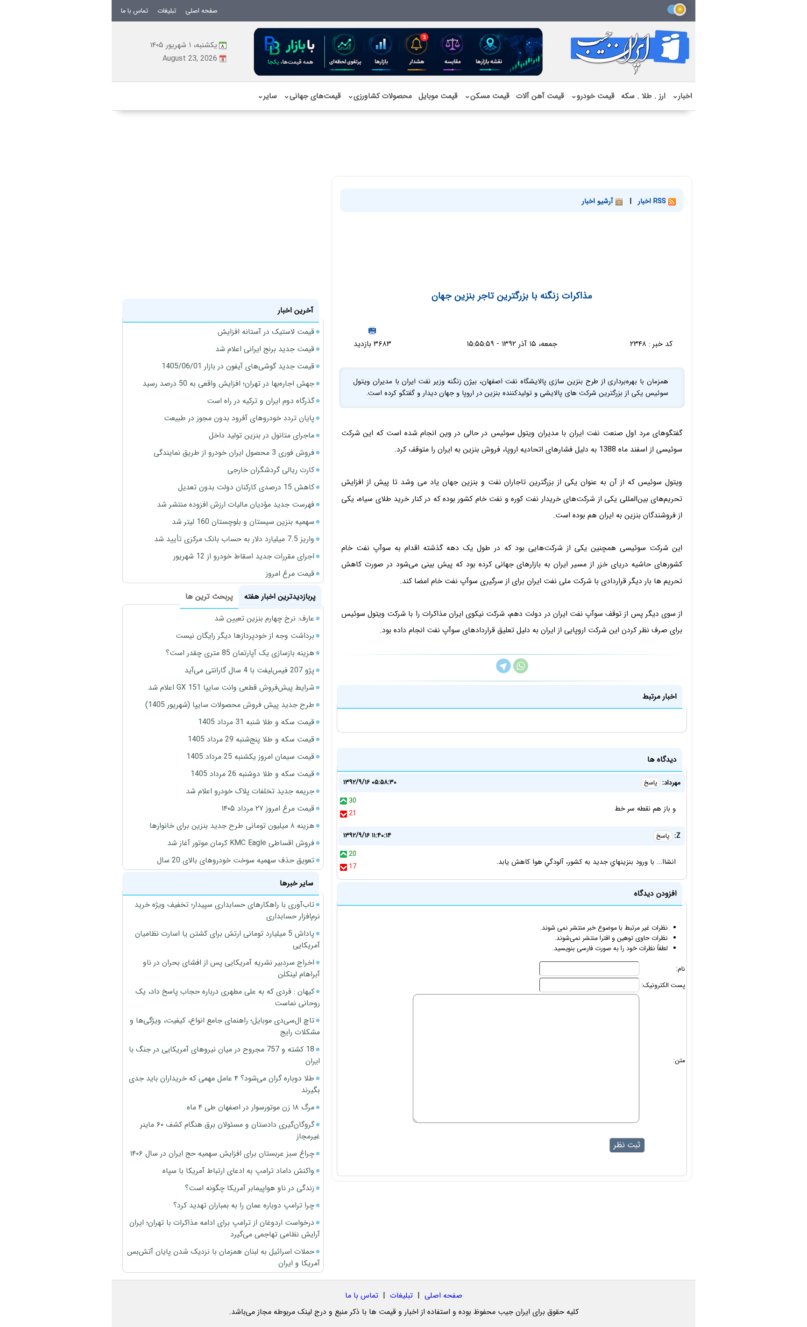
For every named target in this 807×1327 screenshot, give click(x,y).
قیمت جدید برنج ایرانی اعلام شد (264, 349)
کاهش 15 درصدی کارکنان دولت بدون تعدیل (246, 487)
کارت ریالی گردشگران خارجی (270, 470)
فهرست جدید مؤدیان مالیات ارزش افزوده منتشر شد (235, 504)
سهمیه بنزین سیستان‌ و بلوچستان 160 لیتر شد (243, 522)
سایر (267, 96)
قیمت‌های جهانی (312, 96)
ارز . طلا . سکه (643, 96)
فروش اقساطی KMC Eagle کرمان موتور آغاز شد (240, 843)
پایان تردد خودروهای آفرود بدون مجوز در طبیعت (239, 418)
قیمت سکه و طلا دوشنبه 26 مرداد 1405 (252, 774)
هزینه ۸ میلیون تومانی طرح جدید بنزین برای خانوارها (231, 826)
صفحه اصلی (201, 11)
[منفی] (343, 813)
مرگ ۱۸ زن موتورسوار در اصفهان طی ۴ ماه (250, 1107)
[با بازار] (399, 51)
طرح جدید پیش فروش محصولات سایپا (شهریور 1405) (229, 705)
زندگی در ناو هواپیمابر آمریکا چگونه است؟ (249, 1188)
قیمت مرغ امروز (290, 573)
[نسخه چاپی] (372, 330)
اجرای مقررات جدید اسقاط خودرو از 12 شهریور (243, 556)
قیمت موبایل (438, 96)
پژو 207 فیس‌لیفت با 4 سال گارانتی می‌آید (249, 670)
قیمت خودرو (593, 96)
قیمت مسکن (487, 96)
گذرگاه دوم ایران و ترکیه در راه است (260, 401)
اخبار (682, 96)
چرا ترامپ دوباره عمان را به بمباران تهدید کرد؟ (243, 1205)
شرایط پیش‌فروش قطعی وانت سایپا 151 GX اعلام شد (231, 687)
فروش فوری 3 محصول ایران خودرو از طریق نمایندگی (234, 453)
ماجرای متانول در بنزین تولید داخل (261, 435)
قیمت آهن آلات (540, 96)
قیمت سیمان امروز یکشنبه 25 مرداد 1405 (250, 756)
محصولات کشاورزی (379, 96)
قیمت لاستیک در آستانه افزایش (266, 332)
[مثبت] (343, 801)
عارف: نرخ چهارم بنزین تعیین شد (264, 618)
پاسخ (650, 783)
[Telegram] (503, 671)
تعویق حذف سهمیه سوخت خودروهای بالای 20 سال (235, 860)
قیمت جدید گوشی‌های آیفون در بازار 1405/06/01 (238, 366)
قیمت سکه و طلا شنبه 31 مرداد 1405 (256, 722)
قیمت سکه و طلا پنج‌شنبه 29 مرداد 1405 (251, 739)
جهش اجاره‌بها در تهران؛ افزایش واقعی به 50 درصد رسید (228, 383)
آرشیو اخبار (599, 201)
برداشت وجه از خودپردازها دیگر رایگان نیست (245, 636)
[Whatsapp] (520, 671)
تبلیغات (166, 11)
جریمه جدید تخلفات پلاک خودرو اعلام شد (250, 791)
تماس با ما (134, 11)
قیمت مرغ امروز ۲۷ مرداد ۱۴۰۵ (267, 808)
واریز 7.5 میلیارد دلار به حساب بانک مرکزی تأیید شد (234, 539)
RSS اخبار (653, 201)
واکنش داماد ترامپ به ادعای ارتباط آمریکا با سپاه (238, 1171)
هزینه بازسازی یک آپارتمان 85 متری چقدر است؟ (240, 653)
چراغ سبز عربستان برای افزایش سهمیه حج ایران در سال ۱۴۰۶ (222, 1153)
